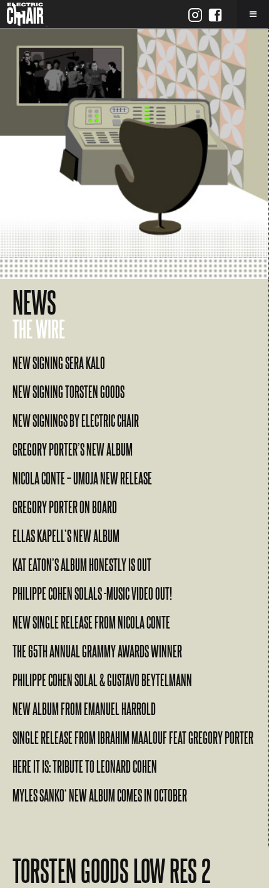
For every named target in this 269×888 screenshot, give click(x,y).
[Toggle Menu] (253, 14)
